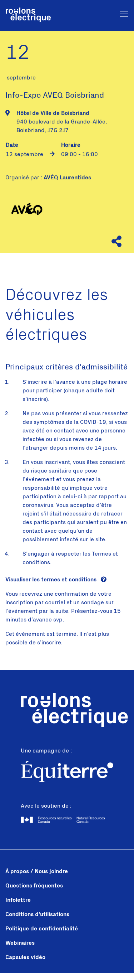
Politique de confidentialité (41, 928)
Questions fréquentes (34, 886)
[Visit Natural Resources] (67, 820)
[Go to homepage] (28, 15)
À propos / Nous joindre (36, 871)
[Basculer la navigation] (124, 15)
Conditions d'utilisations (37, 914)
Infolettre (18, 900)
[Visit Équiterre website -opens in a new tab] (67, 772)
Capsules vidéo (25, 957)
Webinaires (20, 943)
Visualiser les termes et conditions (51, 579)
